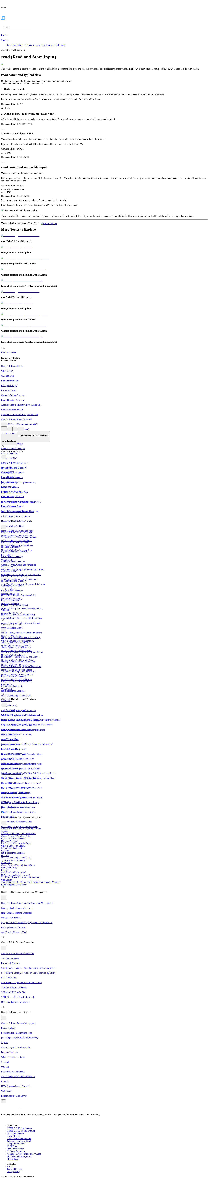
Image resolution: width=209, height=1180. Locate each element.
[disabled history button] (4, 429)
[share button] (21, 429)
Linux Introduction (14, 45)
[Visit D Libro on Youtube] (20, 1109)
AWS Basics (12, 1146)
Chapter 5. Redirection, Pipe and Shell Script (45, 45)
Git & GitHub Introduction (19, 1138)
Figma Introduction (15, 1149)
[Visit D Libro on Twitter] (16, 1109)
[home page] (9, 24)
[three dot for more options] (4, 424)
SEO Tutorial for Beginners (19, 1156)
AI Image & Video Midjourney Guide (24, 1154)
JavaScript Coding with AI (19, 1141)
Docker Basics (13, 1136)
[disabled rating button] (15, 429)
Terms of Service (14, 1169)
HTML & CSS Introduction (19, 1128)
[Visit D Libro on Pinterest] (13, 1109)
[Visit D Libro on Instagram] (6, 1109)
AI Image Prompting (16, 1151)
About (10, 1166)
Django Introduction (16, 1143)
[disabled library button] (10, 429)
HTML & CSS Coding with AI (21, 1131)
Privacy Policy (13, 1171)
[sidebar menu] (3, 1101)
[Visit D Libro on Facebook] (3, 1109)
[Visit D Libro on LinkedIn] (9, 1109)
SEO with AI (13, 1159)
